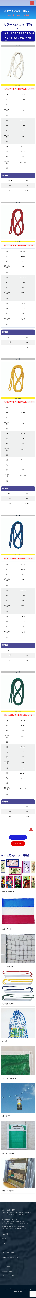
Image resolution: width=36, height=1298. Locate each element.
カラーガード (6, 929)
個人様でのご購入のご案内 (10, 1257)
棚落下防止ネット (8, 1191)
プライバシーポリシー (9, 1275)
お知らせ (5, 1243)
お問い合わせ (6, 1266)
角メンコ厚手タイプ (9, 891)
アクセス (5, 1238)
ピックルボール (7, 966)
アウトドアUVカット (9, 1078)
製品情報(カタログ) (8, 1252)
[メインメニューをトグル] (32, 3)
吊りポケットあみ (8, 1153)
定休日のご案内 (7, 1271)
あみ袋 (4, 1041)
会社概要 (5, 1234)
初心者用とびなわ (8, 1004)
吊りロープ (6, 1116)
